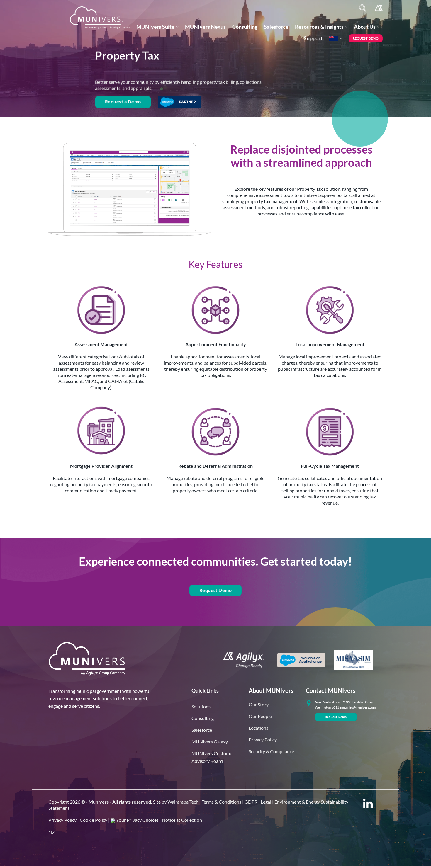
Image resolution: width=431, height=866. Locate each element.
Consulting (244, 27)
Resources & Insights (319, 27)
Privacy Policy (62, 820)
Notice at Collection (182, 820)
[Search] (363, 8)
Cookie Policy (93, 820)
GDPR (251, 801)
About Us (365, 27)
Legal (266, 801)
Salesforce (276, 27)
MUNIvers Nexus (205, 27)
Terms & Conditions (221, 801)
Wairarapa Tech (182, 801)
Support (313, 38)
